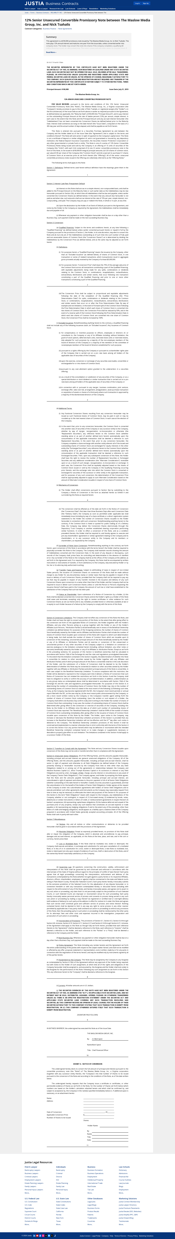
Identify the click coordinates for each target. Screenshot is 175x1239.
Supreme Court (30, 1211)
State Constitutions (63, 1202)
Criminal (59, 1173)
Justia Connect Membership (129, 1202)
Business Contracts (42, 12)
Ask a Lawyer (42, 9)
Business (91, 1167)
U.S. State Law (62, 1198)
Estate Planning (62, 1183)
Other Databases (95, 1198)
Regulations (29, 1208)
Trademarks (92, 1218)
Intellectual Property (95, 1180)
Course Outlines (125, 1180)
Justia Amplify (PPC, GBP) (128, 1215)
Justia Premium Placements (129, 1208)
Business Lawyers (31, 1173)
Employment (92, 1177)
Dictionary (123, 1170)
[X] (52, 1235)
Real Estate (92, 1186)
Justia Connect (85, 1236)
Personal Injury (62, 1190)
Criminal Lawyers (31, 1177)
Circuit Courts (30, 1215)
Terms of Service (120, 1236)
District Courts (30, 1218)
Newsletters (93, 9)
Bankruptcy (60, 1170)
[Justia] (34, 3)
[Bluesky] (49, 1235)
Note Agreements (65, 29)
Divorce (59, 1177)
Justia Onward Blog (126, 1218)
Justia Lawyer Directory (128, 1205)
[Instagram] (43, 1235)
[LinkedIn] (34, 1235)
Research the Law (56, 9)
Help (111, 1236)
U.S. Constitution (31, 1202)
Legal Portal (96, 1236)
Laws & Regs (82, 9)
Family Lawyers (30, 1186)
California (59, 1211)
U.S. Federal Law (32, 1198)
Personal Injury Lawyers (34, 1190)
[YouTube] (37, 1235)
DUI (57, 1180)
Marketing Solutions (108, 9)
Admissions (123, 1173)
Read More (50, 52)
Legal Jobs (91, 1202)
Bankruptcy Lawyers (32, 1170)
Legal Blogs (92, 1205)
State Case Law (62, 1208)
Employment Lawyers (33, 1180)
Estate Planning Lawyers (34, 1183)
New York (59, 1218)
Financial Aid (123, 1177)
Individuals (61, 1167)
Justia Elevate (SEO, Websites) (130, 1211)
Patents (90, 1215)
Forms (32, 12)
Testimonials (124, 1221)
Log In (137, 3)
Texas (58, 1221)
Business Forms (94, 1208)
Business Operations (95, 1173)
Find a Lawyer (30, 9)
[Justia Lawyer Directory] (55, 1235)
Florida (58, 1215)
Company (105, 1236)
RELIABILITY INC (56, 12)
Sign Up (146, 3)
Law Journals (124, 1183)
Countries (91, 1221)
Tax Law (91, 1190)
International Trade (95, 1183)
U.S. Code (28, 1205)
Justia (26, 12)
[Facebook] (40, 1235)
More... (27, 1193)
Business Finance (49, 29)
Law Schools (70, 9)
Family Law (60, 1186)
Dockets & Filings (31, 1221)
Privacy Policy (133, 1236)
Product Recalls (93, 1211)
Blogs (121, 1186)
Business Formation (95, 1170)
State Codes (60, 1205)
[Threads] (46, 1235)
